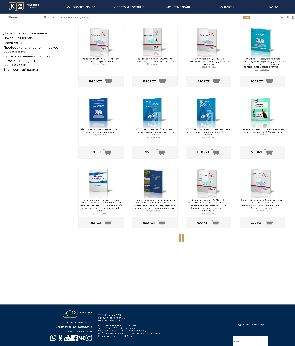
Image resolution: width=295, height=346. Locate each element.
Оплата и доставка (129, 7)
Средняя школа (16, 43)
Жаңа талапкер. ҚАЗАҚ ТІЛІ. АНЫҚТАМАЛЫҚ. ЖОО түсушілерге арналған (208, 61)
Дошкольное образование (25, 33)
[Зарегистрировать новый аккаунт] (293, 17)
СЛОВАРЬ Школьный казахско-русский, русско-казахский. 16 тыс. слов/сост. (154, 132)
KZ (271, 7)
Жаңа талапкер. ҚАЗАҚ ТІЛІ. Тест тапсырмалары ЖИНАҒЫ (100, 60)
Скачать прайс (178, 7)
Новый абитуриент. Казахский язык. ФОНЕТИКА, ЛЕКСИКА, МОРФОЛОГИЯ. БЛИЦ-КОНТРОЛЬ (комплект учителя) (262, 204)
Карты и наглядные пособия (27, 56)
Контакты (226, 7)
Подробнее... (100, 64)
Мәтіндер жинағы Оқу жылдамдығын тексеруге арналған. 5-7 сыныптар (262, 130)
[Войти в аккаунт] (287, 17)
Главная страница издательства (73, 326)
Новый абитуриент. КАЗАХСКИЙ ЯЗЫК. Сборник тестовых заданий (154, 60)
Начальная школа (18, 38)
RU (278, 7)
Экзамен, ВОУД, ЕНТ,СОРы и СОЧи (20, 63)
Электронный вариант (22, 69)
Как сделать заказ (80, 7)
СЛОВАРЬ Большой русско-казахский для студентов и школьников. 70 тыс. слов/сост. (208, 132)
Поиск (247, 17)
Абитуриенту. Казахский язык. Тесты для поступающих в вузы (101, 130)
